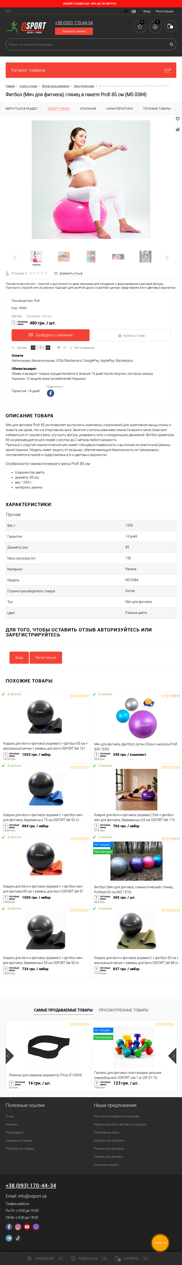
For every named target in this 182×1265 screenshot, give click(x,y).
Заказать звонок (74, 31)
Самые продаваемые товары (63, 1010)
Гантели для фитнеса (108, 1156)
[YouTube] (27, 1226)
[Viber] (36, 1226)
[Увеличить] (91, 179)
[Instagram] (18, 1226)
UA (134, 11)
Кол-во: (22, 347)
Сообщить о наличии (54, 335)
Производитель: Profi (26, 300)
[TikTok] (18, 1238)
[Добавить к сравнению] (177, 129)
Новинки (12, 1124)
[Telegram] (9, 1238)
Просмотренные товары (123, 1010)
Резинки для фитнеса (109, 1148)
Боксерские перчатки (109, 1140)
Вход (146, 11)
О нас (10, 1116)
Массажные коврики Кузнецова (116, 1116)
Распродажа (14, 1132)
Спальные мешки (106, 1164)
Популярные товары (20, 1148)
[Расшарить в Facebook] (51, 394)
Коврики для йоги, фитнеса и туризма (120, 1124)
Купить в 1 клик (134, 335)
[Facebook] (9, 1226)
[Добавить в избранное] (177, 119)
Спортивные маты (106, 1132)
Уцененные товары (19, 1140)
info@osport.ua (32, 1196)
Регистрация (164, 11)
